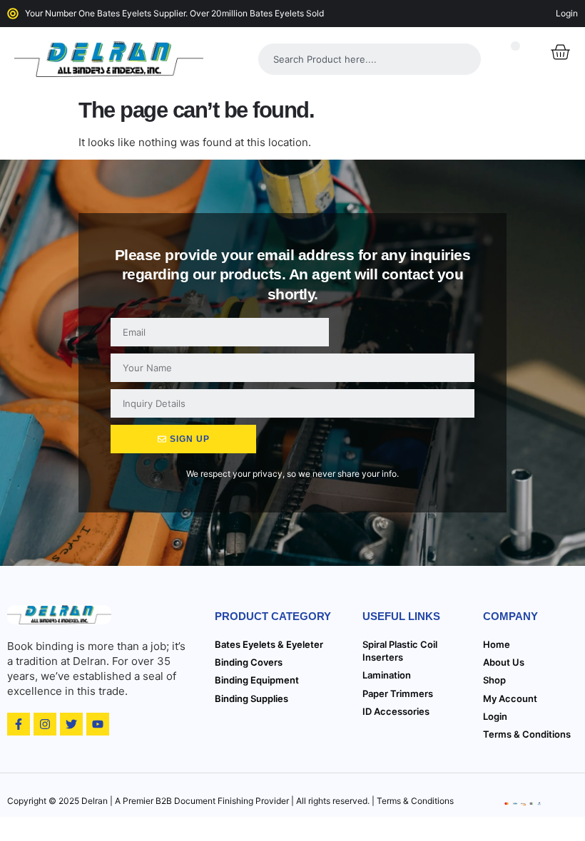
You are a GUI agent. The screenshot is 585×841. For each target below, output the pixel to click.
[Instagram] (45, 724)
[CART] (560, 52)
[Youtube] (97, 724)
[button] (515, 46)
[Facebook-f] (18, 724)
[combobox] (369, 59)
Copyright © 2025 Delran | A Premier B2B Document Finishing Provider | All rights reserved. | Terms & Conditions (230, 800)
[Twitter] (71, 724)
